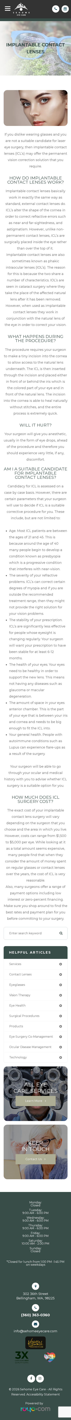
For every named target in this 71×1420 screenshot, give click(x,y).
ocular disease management (30, 1047)
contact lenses (20, 974)
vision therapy (19, 995)
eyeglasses (17, 985)
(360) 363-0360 (35, 1315)
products (16, 1026)
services (15, 964)
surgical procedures (24, 1016)
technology (18, 1057)
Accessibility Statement (43, 1394)
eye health (17, 1005)
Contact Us (33, 1159)
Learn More (33, 1101)
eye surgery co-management (31, 1036)
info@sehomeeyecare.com (35, 1331)
